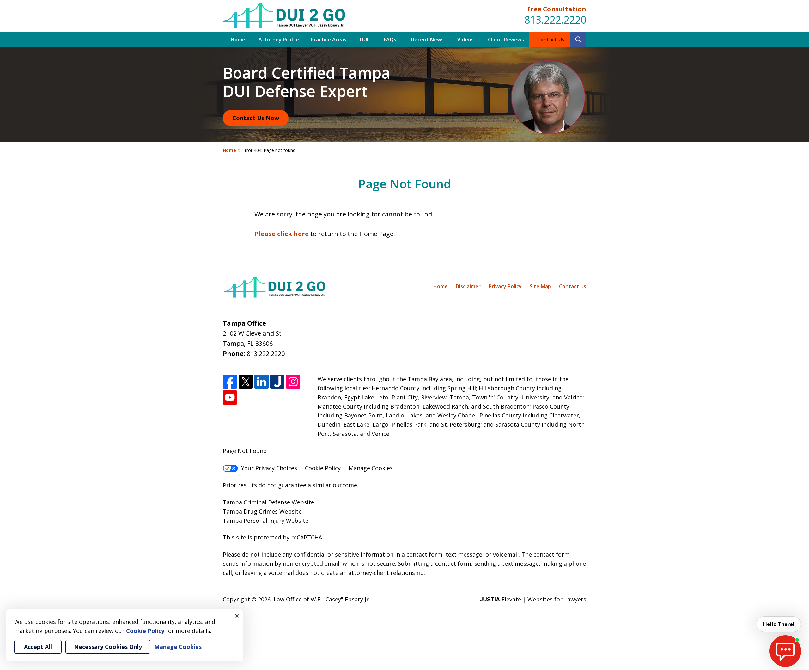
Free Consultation (556, 9)
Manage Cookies (371, 468)
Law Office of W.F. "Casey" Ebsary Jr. (322, 599)
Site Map (540, 286)
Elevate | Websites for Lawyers (533, 599)
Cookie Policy (323, 468)
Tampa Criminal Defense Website (268, 502)
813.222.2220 (555, 20)
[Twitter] (246, 382)
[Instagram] (293, 382)
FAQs (390, 39)
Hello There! (778, 624)
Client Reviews (506, 39)
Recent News (427, 39)
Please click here (281, 233)
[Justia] (277, 382)
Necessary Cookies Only (108, 646)
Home (238, 39)
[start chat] (785, 651)
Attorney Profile (279, 39)
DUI (364, 39)
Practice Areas (328, 39)
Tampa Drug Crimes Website (262, 511)
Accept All (38, 646)
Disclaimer (468, 286)
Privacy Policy (505, 286)
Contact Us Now (255, 118)
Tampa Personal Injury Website (265, 520)
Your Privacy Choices (269, 468)
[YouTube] (230, 397)
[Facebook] (230, 382)
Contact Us (550, 39)
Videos (465, 39)
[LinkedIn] (261, 382)
